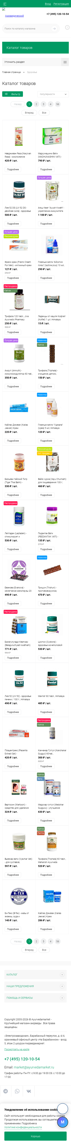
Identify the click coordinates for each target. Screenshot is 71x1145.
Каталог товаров (19, 48)
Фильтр (15, 94)
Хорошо (35, 1136)
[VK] (62, 1108)
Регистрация (61, 3)
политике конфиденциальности (23, 1127)
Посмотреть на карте (16, 1049)
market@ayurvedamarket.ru (34, 1067)
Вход (48, 3)
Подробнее (13, 169)
